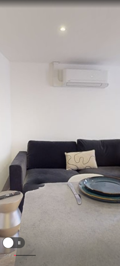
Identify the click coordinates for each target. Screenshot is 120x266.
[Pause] (19, 245)
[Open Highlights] (8, 245)
